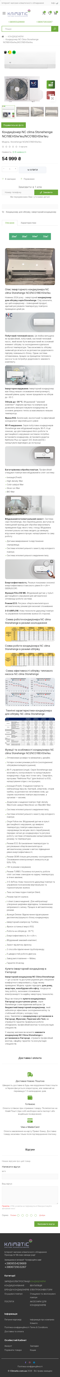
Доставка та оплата (14, 1331)
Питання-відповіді (12, 1319)
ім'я (4, 1171)
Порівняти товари (13, 1350)
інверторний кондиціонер (44, 212)
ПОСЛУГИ (9, 1301)
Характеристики (28, 223)
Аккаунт (8, 1346)
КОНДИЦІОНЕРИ (15, 36)
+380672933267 (44, 22)
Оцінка (5, 1215)
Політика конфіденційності (16, 1327)
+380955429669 (16, 22)
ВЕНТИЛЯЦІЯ (36, 1285)
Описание (9, 223)
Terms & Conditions (39, 1327)
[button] (55, 13)
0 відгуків (23, 147)
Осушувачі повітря (13, 1294)
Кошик (33, 1350)
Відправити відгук (46, 1224)
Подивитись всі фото (13, 125)
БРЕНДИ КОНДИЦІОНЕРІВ (16, 1289)
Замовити (47, 192)
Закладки (34, 1346)
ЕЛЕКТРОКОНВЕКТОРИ (41, 1289)
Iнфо (53, 3)
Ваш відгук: (7, 1184)
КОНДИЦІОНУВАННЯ (14, 1285)
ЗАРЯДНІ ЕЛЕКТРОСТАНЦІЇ (17, 1281)
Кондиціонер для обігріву (18, 212)
